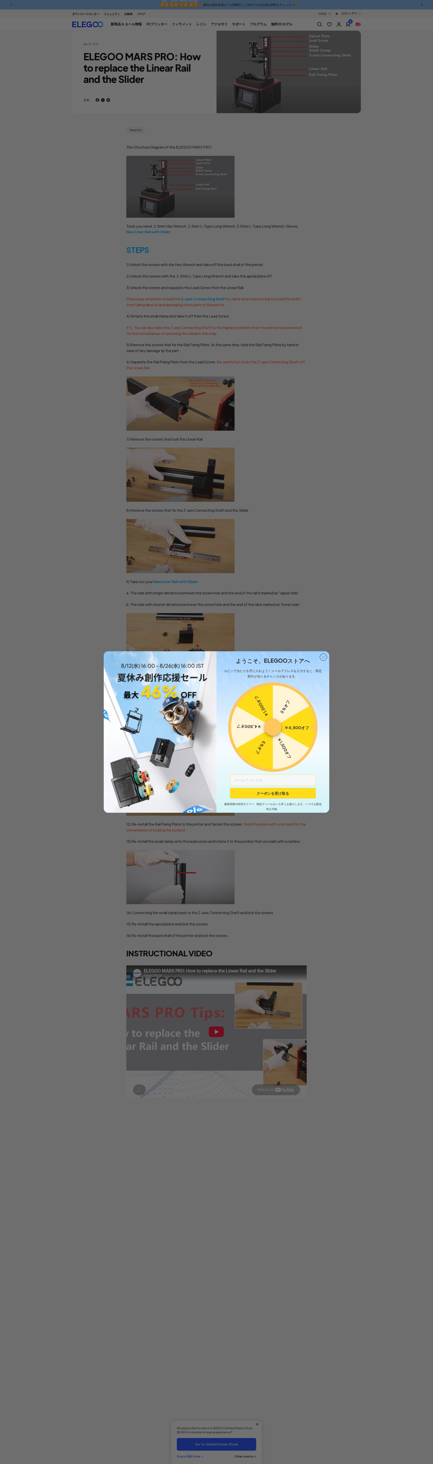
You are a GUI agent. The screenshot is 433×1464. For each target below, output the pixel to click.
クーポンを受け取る (273, 793)
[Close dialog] (323, 657)
